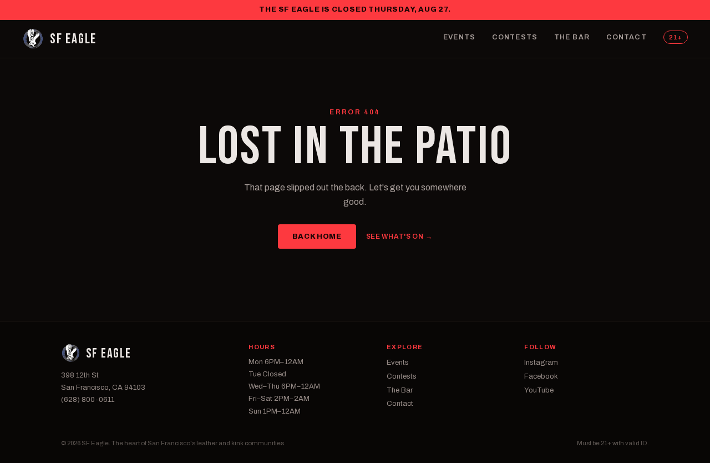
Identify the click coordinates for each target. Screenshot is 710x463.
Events (459, 37)
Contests (514, 37)
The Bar (572, 37)
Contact (626, 37)
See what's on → (399, 236)
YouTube (539, 390)
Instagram (541, 362)
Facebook (541, 376)
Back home (317, 236)
